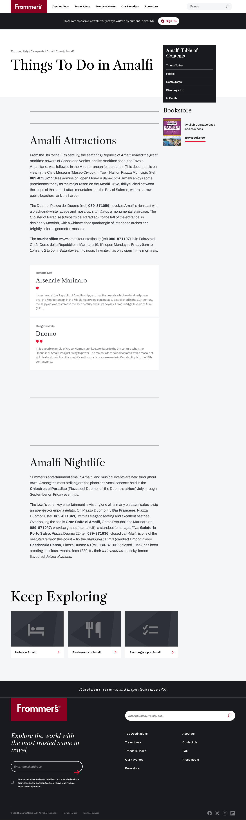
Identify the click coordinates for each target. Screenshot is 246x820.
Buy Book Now (195, 137)
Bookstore (151, 6)
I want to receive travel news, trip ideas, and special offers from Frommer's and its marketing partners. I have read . (48, 783)
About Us (188, 733)
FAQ (185, 750)
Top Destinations (136, 733)
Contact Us (189, 742)
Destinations (61, 6)
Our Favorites (130, 6)
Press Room (190, 759)
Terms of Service (91, 813)
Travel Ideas (82, 6)
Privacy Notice (70, 813)
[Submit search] (229, 7)
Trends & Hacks (106, 6)
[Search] (229, 715)
